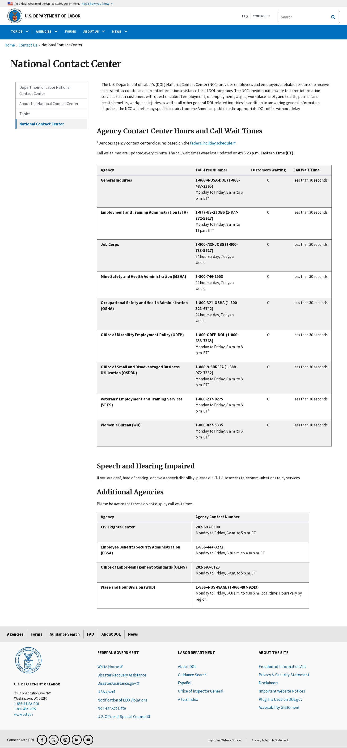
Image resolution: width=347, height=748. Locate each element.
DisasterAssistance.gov (116, 683)
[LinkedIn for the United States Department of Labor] (77, 740)
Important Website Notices (282, 691)
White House (108, 666)
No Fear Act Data (111, 708)
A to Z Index (188, 699)
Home (9, 45)
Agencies (15, 634)
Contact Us (261, 16)
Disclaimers (268, 682)
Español (184, 682)
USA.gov (104, 691)
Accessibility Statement (279, 707)
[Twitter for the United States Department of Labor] (54, 740)
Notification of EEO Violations (122, 700)
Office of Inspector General (200, 691)
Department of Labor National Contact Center (45, 90)
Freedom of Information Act (282, 666)
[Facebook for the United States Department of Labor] (42, 740)
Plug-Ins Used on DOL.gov (280, 699)
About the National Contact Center (48, 103)
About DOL (111, 634)
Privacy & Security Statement (284, 674)
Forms (36, 634)
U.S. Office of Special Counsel (122, 716)
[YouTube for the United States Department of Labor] (88, 740)
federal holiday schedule (211, 143)
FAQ (245, 16)
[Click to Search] (333, 17)
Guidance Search (65, 634)
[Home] (28, 660)
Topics (24, 113)
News (133, 634)
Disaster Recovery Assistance (121, 675)
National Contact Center (41, 124)
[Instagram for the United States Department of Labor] (65, 740)
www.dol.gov (23, 714)
